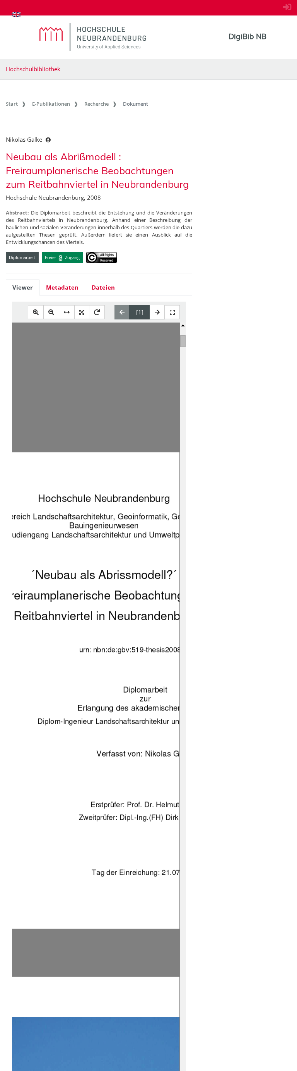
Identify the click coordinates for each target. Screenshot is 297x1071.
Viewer (22, 287)
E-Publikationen (51, 103)
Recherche (96, 103)
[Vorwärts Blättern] (157, 312)
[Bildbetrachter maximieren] (172, 312)
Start (12, 103)
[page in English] (16, 14)
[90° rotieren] (97, 312)
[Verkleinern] (51, 312)
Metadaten (62, 287)
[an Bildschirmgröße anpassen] (81, 312)
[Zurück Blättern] (122, 312)
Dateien (103, 287)
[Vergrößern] (36, 312)
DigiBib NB (247, 36)
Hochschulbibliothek (33, 69)
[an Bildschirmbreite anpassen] (67, 312)
